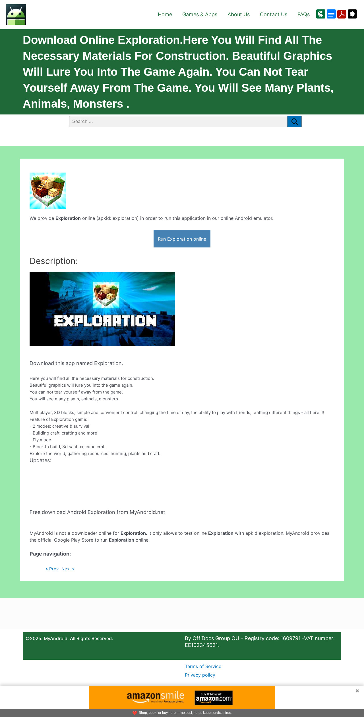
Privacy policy (200, 675)
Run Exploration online (182, 239)
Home (165, 14)
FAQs (303, 14)
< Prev (52, 568)
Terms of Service (203, 666)
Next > (68, 568)
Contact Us (273, 14)
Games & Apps (199, 14)
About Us (239, 14)
